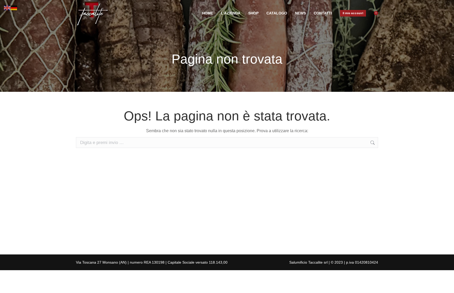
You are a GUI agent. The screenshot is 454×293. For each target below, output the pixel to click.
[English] (7, 7)
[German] (14, 7)
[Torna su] (446, 285)
